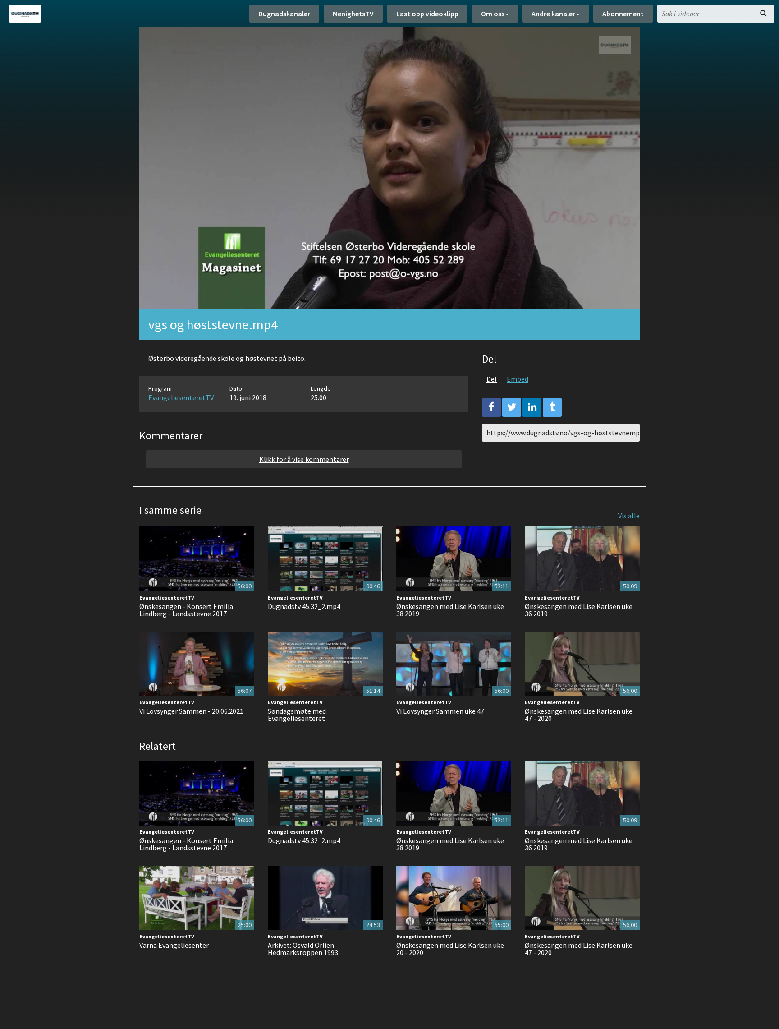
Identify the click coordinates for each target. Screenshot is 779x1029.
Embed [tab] (517, 378)
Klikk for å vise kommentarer (304, 459)
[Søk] (763, 14)
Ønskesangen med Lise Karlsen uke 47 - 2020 (578, 714)
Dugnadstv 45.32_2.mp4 (304, 606)
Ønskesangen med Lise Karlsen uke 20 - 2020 (450, 949)
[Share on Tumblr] (552, 407)
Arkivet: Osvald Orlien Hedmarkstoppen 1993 (303, 949)
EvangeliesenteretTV (181, 397)
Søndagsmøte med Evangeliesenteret (297, 714)
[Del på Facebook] (491, 407)
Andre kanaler (553, 13)
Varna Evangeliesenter (174, 945)
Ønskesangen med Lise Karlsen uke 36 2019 (578, 610)
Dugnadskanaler (284, 13)
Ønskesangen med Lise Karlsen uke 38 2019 (450, 610)
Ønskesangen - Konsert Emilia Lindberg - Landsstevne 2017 (186, 610)
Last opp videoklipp (427, 13)
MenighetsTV (353, 13)
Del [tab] (491, 378)
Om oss (492, 13)
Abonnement (623, 13)
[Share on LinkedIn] (531, 407)
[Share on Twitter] (511, 407)
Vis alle (629, 515)
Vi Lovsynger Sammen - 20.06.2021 (191, 710)
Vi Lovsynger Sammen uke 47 (440, 710)
